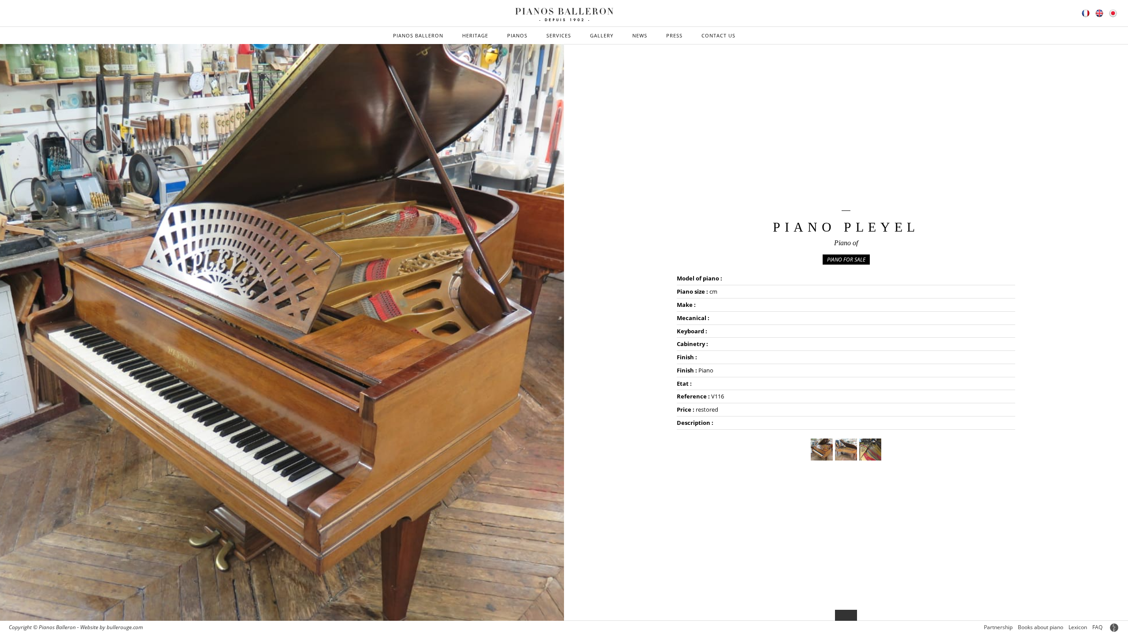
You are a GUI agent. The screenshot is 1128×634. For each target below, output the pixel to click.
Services (558, 35)
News (639, 35)
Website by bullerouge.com (111, 627)
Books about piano (1040, 627)
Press (674, 35)
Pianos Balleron (418, 35)
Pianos (517, 35)
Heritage (475, 35)
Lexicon (1078, 627)
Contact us (718, 35)
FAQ (1097, 627)
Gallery (601, 35)
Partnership (998, 627)
